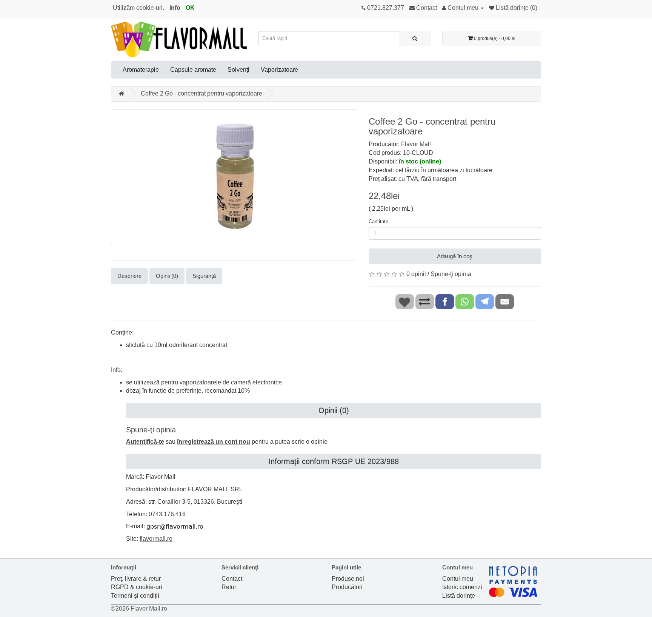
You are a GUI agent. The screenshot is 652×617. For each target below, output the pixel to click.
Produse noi (348, 578)
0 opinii (416, 274)
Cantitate (378, 221)
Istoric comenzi (462, 587)
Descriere (129, 276)
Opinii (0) (167, 276)
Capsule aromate (193, 69)
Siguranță (204, 276)
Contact (231, 578)
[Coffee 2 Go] (234, 177)
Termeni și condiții (135, 595)
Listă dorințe (458, 595)
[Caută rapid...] (415, 38)
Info (174, 8)
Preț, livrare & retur (136, 578)
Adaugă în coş (454, 256)
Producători (347, 587)
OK (190, 8)
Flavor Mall (416, 144)
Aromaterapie (141, 69)
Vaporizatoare (279, 69)
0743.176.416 (167, 514)
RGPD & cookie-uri (136, 587)
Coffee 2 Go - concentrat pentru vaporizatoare (201, 93)
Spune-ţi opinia (451, 274)
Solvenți (238, 69)
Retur (228, 587)
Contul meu (457, 578)
